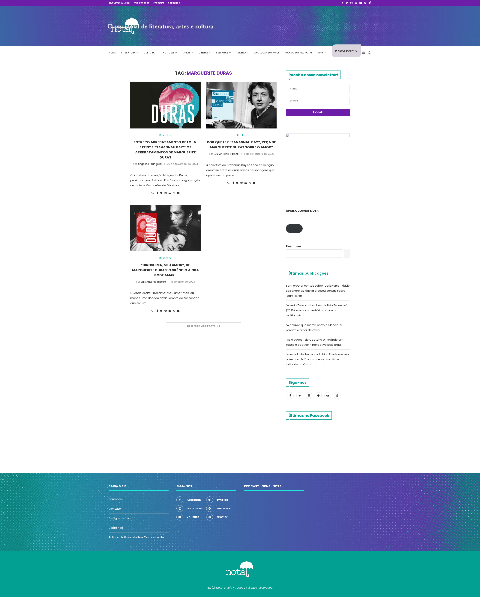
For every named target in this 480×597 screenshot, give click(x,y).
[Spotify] (365, 3)
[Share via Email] (178, 193)
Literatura (128, 52)
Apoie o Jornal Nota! (298, 52)
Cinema (203, 52)
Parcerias (158, 3)
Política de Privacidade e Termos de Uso (137, 537)
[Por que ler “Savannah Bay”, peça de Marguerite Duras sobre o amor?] (241, 105)
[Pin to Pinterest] (165, 193)
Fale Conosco (142, 3)
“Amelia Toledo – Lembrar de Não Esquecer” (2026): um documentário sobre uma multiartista (316, 310)
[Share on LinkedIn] (170, 193)
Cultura (149, 52)
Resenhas (222, 52)
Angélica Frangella (150, 164)
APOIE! (294, 229)
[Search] (369, 52)
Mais (321, 52)
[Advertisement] (315, 25)
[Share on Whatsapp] (174, 193)
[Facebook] (342, 3)
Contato (115, 509)
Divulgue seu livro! (119, 3)
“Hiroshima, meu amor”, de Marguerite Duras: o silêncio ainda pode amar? (165, 270)
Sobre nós (174, 3)
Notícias (168, 52)
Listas (186, 52)
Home (112, 52)
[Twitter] (347, 3)
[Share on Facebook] (157, 193)
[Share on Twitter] (161, 193)
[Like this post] (153, 193)
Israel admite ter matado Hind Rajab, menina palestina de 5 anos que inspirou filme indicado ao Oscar (317, 359)
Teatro (241, 52)
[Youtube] (360, 3)
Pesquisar (293, 246)
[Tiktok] (370, 3)
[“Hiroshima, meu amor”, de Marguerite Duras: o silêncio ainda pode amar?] (165, 228)
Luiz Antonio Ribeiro (226, 154)
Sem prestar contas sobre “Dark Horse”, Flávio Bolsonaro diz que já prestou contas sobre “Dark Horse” (318, 291)
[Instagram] (351, 3)
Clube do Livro (347, 50)
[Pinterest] (356, 3)
